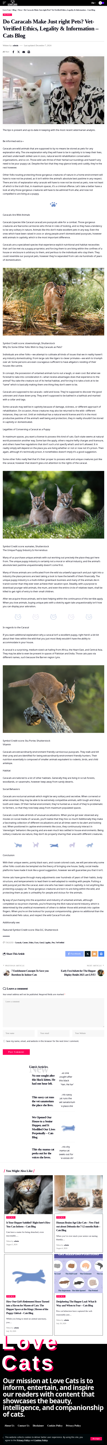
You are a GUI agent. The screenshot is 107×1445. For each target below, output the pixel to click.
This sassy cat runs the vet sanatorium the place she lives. (43, 1101)
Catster (25, 943)
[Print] (28, 52)
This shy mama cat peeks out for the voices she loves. (43, 1153)
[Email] (23, 52)
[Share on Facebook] (13, 52)
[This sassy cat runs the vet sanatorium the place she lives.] (67, 1101)
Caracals (18, 943)
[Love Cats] (13, 3)
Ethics (31, 943)
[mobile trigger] (5, 3)
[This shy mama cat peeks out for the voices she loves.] (67, 1153)
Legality (48, 943)
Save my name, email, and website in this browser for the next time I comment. (42, 1041)
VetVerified (60, 943)
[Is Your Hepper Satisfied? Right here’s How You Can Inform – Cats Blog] (28, 1194)
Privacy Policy (23, 1440)
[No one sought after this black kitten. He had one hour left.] (67, 1079)
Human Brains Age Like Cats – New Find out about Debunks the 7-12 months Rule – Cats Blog (78, 1226)
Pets (53, 943)
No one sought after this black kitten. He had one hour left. (43, 1079)
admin (15, 45)
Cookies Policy (41, 1440)
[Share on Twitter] (18, 52)
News (7, 14)
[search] (87, 3)
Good (41, 943)
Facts (36, 943)
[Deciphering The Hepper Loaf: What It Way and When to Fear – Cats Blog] (78, 1273)
